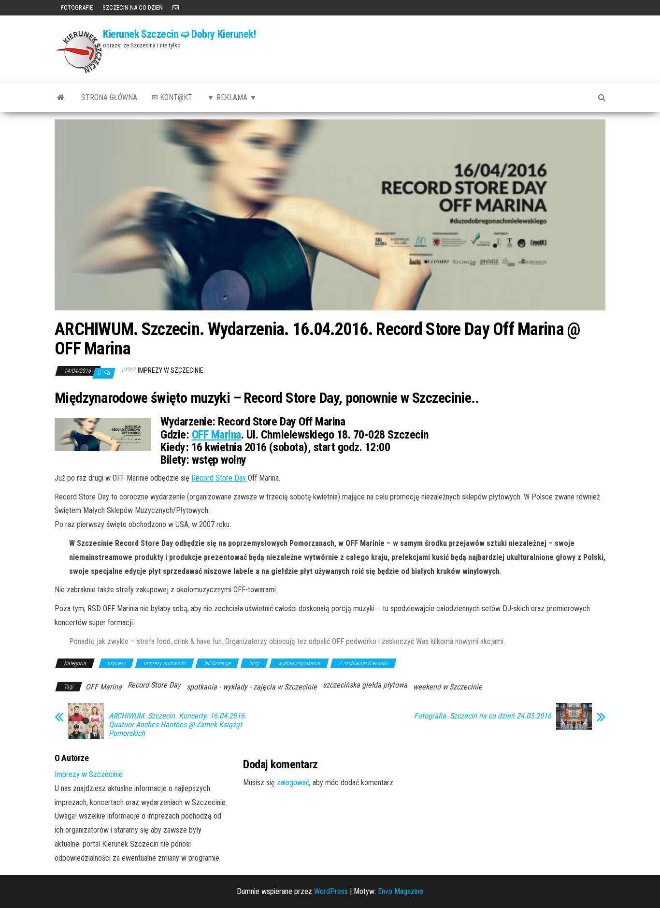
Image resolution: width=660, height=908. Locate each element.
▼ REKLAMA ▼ (232, 97)
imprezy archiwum (164, 663)
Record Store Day (218, 478)
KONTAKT (176, 7)
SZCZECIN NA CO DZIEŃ (132, 7)
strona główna (109, 97)
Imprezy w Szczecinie (170, 370)
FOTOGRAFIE (76, 7)
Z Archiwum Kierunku (363, 663)
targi (254, 663)
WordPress (331, 891)
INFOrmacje (217, 663)
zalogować (293, 782)
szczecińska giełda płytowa (365, 684)
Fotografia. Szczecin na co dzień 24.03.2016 (482, 716)
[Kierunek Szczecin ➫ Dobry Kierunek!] (60, 97)
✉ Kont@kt (172, 97)
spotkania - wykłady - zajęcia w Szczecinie (252, 686)
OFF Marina (216, 434)
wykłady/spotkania (299, 663)
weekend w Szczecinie (447, 686)
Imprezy (116, 663)
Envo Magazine (400, 891)
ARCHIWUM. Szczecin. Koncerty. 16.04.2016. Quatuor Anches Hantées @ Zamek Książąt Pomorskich (177, 725)
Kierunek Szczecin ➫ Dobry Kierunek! (179, 34)
